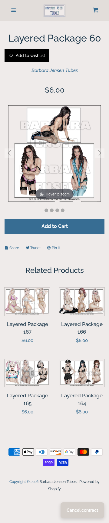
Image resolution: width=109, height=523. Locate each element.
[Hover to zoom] (54, 153)
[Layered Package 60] (46, 210)
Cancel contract (82, 510)
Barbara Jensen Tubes (54, 70)
